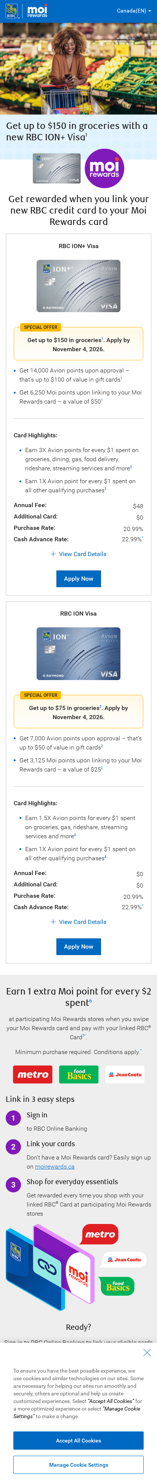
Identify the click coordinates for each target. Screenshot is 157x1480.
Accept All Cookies (78, 1441)
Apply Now (78, 578)
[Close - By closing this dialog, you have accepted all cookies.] (147, 1352)
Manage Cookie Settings (78, 1465)
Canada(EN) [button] (131, 11)
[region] (78, 1411)
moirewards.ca (55, 1166)
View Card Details (82, 554)
